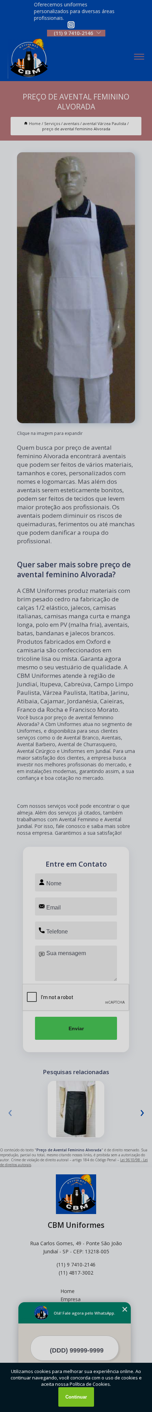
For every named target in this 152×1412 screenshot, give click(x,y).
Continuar (76, 1397)
